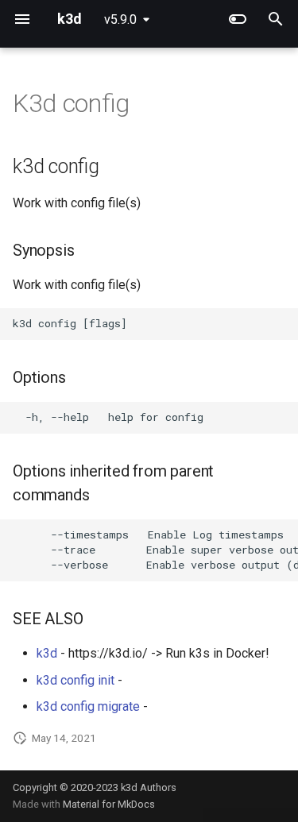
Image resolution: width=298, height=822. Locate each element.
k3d (47, 653)
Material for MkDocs (109, 804)
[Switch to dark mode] (237, 19)
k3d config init (75, 680)
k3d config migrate (88, 706)
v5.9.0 (120, 19)
